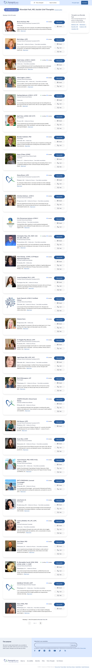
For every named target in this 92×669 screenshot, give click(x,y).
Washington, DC (83, 24)
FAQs (43, 661)
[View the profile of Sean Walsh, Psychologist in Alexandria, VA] (10, 545)
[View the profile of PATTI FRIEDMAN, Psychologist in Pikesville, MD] (10, 484)
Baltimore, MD (74, 24)
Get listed (84, 2)
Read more (23, 31)
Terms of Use (57, 667)
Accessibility (30, 661)
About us (23, 661)
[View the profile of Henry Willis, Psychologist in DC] (10, 608)
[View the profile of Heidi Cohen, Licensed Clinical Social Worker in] (10, 64)
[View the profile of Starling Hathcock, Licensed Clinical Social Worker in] (10, 99)
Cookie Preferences (85, 667)
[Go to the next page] (40, 623)
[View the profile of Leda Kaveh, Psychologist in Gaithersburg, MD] (10, 504)
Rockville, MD (74, 26)
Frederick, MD (83, 26)
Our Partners (60, 661)
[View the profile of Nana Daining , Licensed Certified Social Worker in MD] (10, 261)
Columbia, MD (74, 29)
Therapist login (75, 2)
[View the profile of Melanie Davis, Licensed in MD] (10, 323)
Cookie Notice (78, 667)
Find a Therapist (50, 661)
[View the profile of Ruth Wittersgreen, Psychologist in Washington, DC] (10, 382)
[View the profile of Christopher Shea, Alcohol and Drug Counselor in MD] (10, 240)
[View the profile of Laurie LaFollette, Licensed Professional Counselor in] (10, 525)
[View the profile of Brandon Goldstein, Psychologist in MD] (10, 141)
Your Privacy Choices (71, 667)
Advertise (37, 661)
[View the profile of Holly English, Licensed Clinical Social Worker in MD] (10, 82)
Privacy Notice (83, 648)
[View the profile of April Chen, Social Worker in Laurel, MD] (10, 120)
